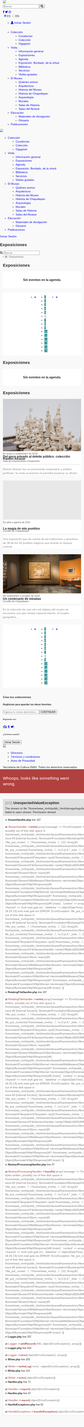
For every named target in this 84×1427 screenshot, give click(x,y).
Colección (17, 32)
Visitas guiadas (28, 74)
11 (45, 335)
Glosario (24, 120)
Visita (14, 47)
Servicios (24, 70)
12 (45, 339)
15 (45, 350)
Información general (31, 51)
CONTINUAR (48, 712)
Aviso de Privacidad (23, 760)
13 (45, 343)
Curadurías (25, 36)
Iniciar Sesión (22, 22)
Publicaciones (19, 124)
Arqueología (26, 97)
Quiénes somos (28, 82)
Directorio (17, 752)
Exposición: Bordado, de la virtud (39, 62)
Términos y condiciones (25, 756)
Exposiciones (27, 55)
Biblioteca (24, 66)
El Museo (16, 78)
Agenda (23, 59)
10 (45, 331)
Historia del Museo (30, 89)
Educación (17, 112)
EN (17, 16)
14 (45, 346)
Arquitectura (26, 85)
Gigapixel (24, 43)
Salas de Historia (29, 105)
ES (9, 16)
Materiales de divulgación (34, 116)
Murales (24, 101)
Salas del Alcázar (29, 108)
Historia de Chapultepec (33, 93)
